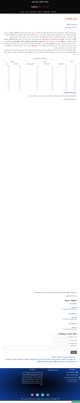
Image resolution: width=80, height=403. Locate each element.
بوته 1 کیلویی (72, 359)
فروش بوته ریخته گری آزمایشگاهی (61, 361)
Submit (73, 352)
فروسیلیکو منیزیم (72, 313)
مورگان (74, 52)
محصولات (39, 11)
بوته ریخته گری (71, 357)
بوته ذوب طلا (51, 359)
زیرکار (69, 52)
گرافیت (74, 39)
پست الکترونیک (73, 343)
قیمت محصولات (33, 11)
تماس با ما (22, 11)
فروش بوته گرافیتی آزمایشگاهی (44, 361)
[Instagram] (47, 394)
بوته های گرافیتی (13, 39)
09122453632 (69, 296)
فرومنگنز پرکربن (73, 303)
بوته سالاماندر (27, 359)
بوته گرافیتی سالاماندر (17, 359)
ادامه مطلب (74, 307)
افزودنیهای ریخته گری (49, 43)
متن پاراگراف (73, 345)
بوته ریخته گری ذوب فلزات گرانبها (39, 359)
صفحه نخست (53, 11)
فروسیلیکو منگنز (73, 323)
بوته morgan (58, 359)
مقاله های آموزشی (46, 11)
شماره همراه (73, 340)
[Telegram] (37, 394)
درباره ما (27, 11)
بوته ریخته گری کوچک (71, 24)
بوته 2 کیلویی (65, 359)
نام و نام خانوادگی (72, 336)
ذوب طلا (10, 359)
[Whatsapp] (42, 394)
